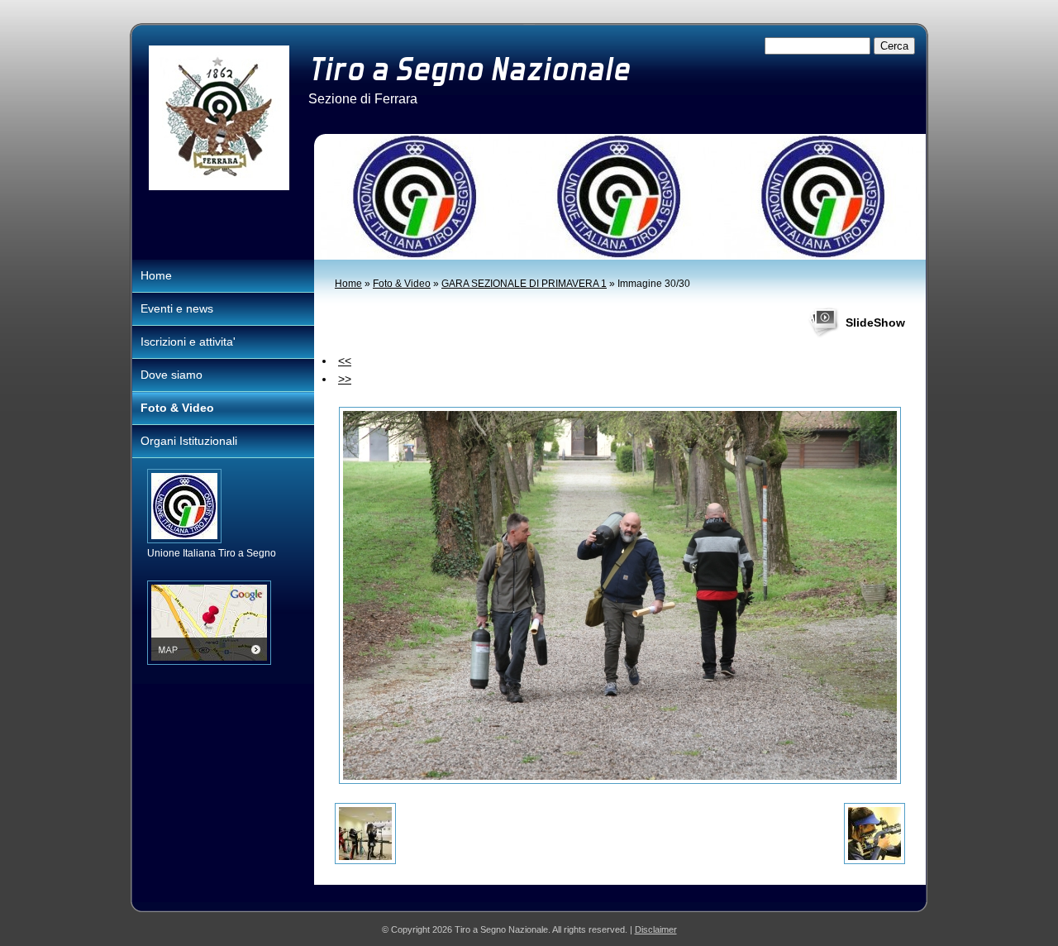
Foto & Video (402, 283)
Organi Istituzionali (189, 440)
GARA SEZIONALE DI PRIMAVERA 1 (524, 283)
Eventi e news (177, 308)
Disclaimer (656, 929)
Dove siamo (172, 374)
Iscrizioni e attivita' (188, 341)
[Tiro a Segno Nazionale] (219, 117)
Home (348, 283)
